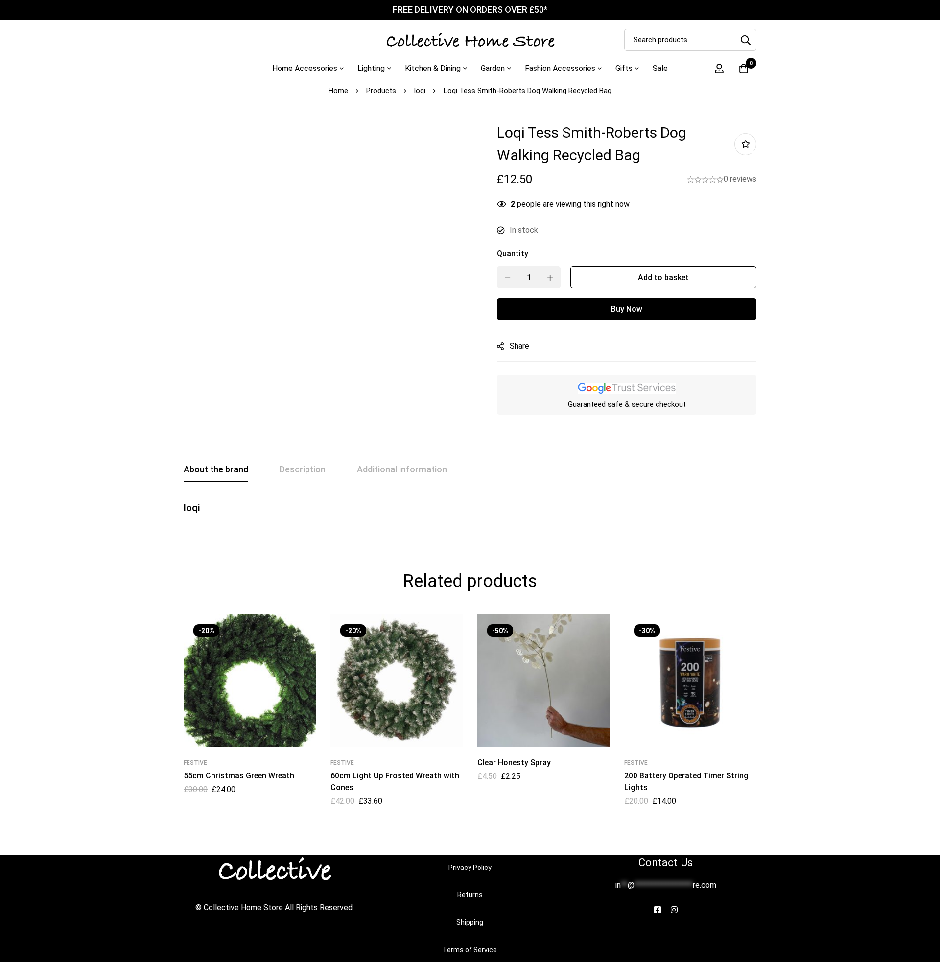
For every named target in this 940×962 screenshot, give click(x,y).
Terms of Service (470, 950)
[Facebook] (657, 910)
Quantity (512, 253)
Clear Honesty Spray (514, 762)
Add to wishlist (745, 144)
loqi (419, 90)
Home (338, 90)
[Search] (745, 40)
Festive (195, 762)
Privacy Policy (470, 867)
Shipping (469, 922)
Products (381, 90)
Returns (470, 895)
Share (519, 346)
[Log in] (719, 68)
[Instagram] (674, 910)
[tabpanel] (470, 513)
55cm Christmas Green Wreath (239, 775)
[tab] (216, 470)
